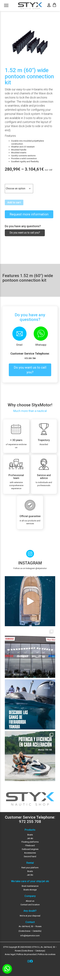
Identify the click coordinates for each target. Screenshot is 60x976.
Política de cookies (46, 954)
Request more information (29, 214)
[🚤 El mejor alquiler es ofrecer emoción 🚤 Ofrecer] (30, 756)
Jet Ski (30, 875)
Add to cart (14, 202)
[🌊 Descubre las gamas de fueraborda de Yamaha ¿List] (30, 704)
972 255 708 (30, 358)
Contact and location (30, 904)
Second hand (30, 856)
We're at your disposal (30, 916)
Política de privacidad (26, 954)
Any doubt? (30, 910)
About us (30, 901)
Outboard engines (30, 849)
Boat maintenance (30, 886)
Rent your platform (30, 867)
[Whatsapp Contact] (7, 969)
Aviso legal (10, 954)
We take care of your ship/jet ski (30, 881)
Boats (30, 835)
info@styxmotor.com (30, 935)
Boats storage (30, 889)
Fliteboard (30, 845)
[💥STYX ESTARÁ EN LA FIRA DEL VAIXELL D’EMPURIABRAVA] (30, 601)
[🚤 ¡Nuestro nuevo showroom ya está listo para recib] (30, 653)
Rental (30, 862)
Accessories (30, 853)
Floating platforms (30, 842)
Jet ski (30, 838)
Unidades (10, 181)
